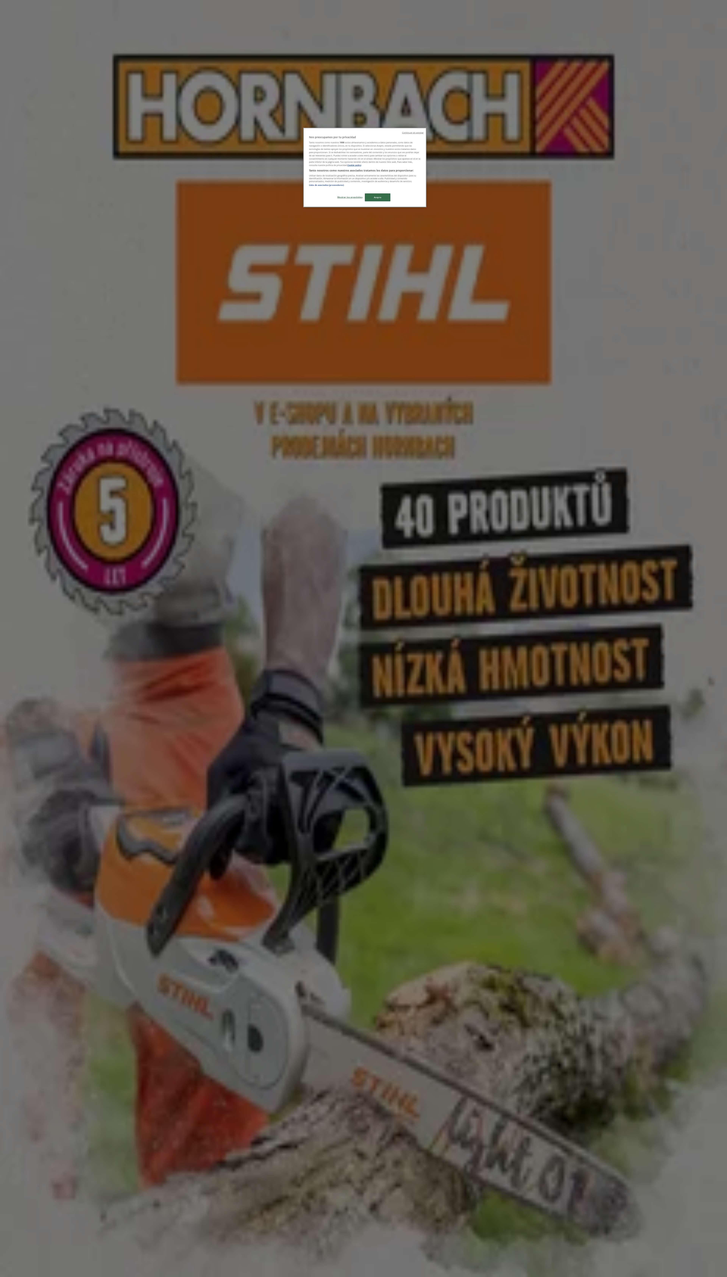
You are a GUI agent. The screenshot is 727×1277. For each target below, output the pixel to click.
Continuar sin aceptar (413, 132)
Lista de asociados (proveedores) (326, 185)
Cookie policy (354, 165)
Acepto (377, 197)
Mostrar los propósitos (350, 197)
